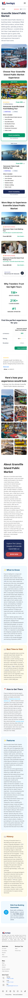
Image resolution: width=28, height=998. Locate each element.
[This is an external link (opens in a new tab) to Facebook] (6, 991)
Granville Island (19, 721)
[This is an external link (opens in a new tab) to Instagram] (3, 991)
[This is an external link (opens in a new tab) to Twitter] (14, 991)
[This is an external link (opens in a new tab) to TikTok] (25, 991)
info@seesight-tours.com (12, 985)
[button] (25, 3)
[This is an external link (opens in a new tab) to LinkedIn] (21, 991)
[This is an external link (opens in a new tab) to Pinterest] (10, 991)
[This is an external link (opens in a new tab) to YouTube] (17, 991)
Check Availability (14, 135)
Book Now (14, 554)
